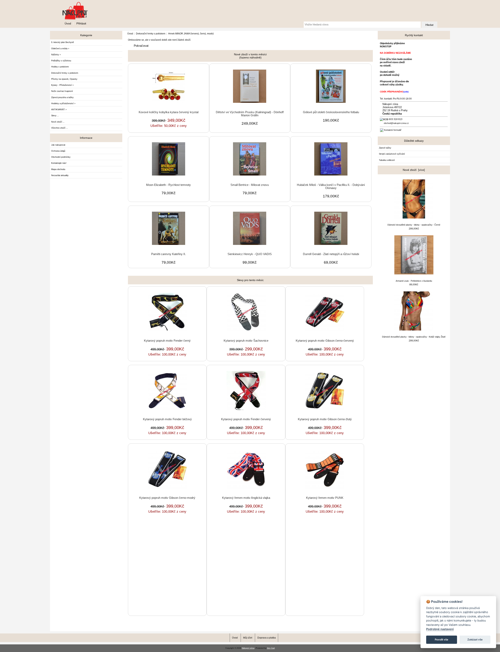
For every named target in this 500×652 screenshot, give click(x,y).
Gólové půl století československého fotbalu (331, 112)
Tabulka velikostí (387, 160)
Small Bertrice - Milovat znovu (249, 184)
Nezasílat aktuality (60, 175)
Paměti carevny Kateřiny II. (168, 254)
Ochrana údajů (58, 151)
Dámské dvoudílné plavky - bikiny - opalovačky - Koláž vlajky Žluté (414, 337)
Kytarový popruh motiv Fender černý (167, 340)
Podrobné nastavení (440, 629)
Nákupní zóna (248, 648)
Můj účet (247, 637)
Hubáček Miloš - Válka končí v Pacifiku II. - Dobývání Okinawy (331, 186)
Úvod (68, 23)
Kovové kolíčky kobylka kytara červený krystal (168, 112)
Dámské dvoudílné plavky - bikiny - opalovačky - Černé (414, 225)
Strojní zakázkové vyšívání (392, 154)
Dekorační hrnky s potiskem (150, 33)
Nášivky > (56, 54)
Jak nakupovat (58, 145)
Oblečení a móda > (60, 48)
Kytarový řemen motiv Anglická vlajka (246, 497)
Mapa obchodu (58, 169)
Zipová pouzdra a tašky (62, 97)
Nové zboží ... (57, 122)
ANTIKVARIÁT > (59, 109)
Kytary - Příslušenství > (62, 85)
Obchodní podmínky (61, 157)
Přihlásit (81, 23)
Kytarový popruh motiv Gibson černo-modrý (167, 497)
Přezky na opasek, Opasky (64, 79)
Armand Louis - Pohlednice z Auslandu (414, 281)
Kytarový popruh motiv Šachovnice (246, 340)
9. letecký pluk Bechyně (62, 42)
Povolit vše (441, 639)
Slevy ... (55, 115)
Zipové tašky (385, 148)
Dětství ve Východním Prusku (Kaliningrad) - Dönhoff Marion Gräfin (250, 114)
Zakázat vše (475, 639)
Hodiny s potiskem (60, 66)
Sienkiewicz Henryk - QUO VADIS (250, 254)
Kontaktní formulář (392, 130)
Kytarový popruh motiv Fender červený (246, 419)
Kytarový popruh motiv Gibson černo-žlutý (325, 419)
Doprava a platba (266, 637)
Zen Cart (271, 648)
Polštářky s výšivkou (61, 60)
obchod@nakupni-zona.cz (396, 123)
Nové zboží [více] (414, 169)
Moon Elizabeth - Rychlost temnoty (168, 184)
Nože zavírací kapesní (62, 91)
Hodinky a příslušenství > (63, 103)
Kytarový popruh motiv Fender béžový (167, 419)
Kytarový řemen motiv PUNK (324, 497)
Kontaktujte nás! (58, 163)
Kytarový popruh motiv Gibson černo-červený (325, 340)
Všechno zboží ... (59, 128)
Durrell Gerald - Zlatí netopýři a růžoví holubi (331, 254)
